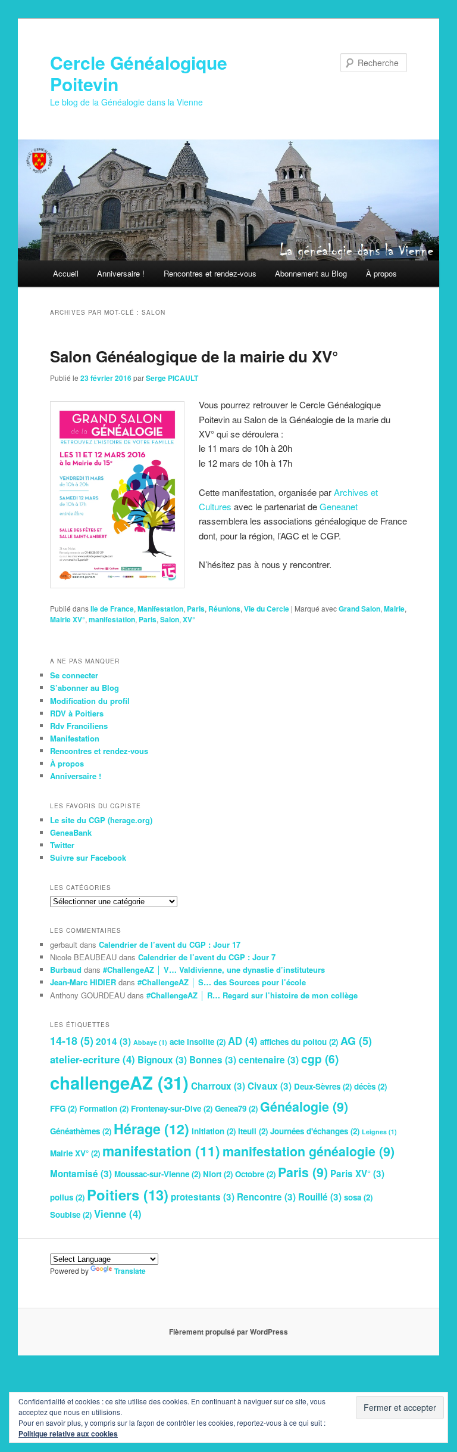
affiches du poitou (299, 1041)
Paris (196, 608)
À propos (381, 273)
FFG (63, 1108)
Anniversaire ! (121, 273)
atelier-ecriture (92, 1059)
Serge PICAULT (172, 378)
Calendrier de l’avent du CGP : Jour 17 (169, 944)
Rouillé (320, 1196)
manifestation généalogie (309, 1151)
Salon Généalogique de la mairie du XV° (194, 356)
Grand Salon (359, 608)
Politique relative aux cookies (68, 1433)
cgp (320, 1058)
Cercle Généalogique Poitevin (138, 73)
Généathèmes (80, 1131)
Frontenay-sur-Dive (171, 1108)
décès (370, 1086)
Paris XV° (357, 1173)
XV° (189, 619)
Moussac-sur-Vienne (157, 1174)
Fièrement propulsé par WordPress (228, 1331)
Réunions (224, 608)
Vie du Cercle (266, 608)
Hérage (151, 1128)
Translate (130, 1270)
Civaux (270, 1086)
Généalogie (304, 1106)
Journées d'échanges (314, 1131)
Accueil (66, 273)
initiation (214, 1131)
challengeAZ (119, 1082)
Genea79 (236, 1108)
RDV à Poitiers (77, 713)
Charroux (218, 1086)
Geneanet (339, 506)
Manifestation (160, 608)
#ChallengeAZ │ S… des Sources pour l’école (221, 982)
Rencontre (266, 1196)
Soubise (71, 1214)
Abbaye (150, 1042)
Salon (169, 619)
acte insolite (198, 1041)
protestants (202, 1196)
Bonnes (212, 1059)
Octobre (255, 1174)
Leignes (379, 1131)
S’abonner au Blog (84, 687)
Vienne (118, 1213)
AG (356, 1040)
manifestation (112, 619)
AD (243, 1041)
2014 (113, 1041)
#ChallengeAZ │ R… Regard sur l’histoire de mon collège (252, 995)
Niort (218, 1174)
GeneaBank (71, 832)
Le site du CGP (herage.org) (101, 820)
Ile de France (112, 608)
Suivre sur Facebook (88, 857)
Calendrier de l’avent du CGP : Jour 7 (207, 957)
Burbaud (66, 969)
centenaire (269, 1059)
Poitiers (127, 1194)
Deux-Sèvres (323, 1086)
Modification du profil (90, 700)
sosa (358, 1197)
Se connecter (74, 675)
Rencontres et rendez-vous (210, 273)
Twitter (62, 845)
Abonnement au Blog (311, 273)
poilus (67, 1197)
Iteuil (253, 1131)
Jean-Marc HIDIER (83, 982)
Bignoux (162, 1059)
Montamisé (81, 1173)
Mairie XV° (67, 619)
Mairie (394, 608)
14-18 (71, 1040)
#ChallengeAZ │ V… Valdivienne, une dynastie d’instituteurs (214, 969)
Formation (104, 1108)
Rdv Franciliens (79, 725)
